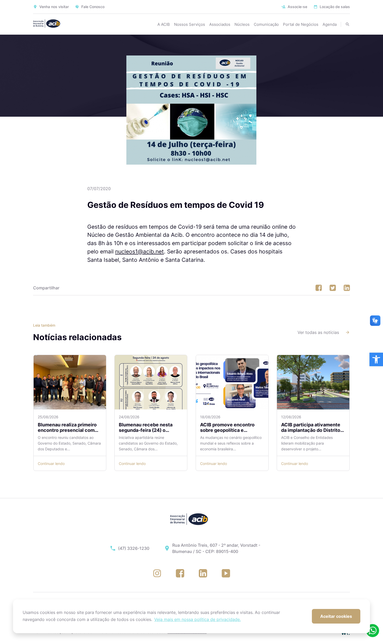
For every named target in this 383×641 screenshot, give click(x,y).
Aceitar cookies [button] (336, 616)
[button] (376, 359)
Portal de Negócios (300, 24)
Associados (219, 24)
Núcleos (242, 24)
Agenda (330, 24)
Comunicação (266, 24)
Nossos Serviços (189, 24)
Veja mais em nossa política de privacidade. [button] (197, 619)
